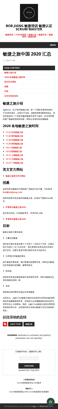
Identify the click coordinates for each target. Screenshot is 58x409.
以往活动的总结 (11, 95)
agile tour (15, 324)
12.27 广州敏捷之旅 (14, 162)
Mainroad (44, 406)
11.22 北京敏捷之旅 (14, 132)
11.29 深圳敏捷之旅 (14, 143)
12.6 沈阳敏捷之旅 (14, 151)
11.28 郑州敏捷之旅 (14, 136)
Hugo (34, 406)
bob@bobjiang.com (12, 192)
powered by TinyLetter (29, 370)
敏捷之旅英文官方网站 (15, 176)
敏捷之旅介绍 (10, 72)
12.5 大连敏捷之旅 (14, 147)
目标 (6, 91)
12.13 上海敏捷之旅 (14, 155)
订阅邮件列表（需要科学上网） (29, 351)
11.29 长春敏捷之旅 (14, 140)
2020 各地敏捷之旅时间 (14, 77)
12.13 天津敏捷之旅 (14, 159)
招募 (6, 86)
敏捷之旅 (29, 324)
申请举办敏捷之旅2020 (16, 207)
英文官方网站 (10, 81)
